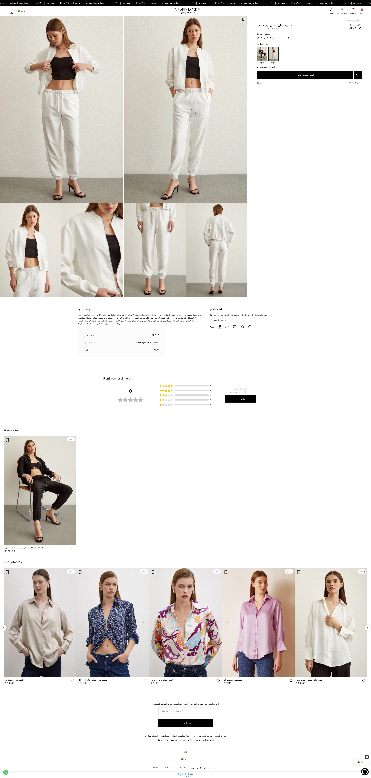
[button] (342, 12)
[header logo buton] (187, 11)
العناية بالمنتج (216, 308)
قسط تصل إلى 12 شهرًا (44, 3)
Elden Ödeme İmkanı (70, 3)
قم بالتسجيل (185, 723)
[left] (3, 628)
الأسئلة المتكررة (151, 736)
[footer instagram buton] (185, 751)
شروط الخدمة (220, 736)
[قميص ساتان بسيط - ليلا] (185, 622)
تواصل (160, 740)
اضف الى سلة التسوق (305, 74)
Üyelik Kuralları (186, 740)
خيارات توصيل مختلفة (19, 3)
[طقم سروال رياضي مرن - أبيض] (273, 54)
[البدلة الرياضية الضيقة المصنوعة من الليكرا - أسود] (262, 54)
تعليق (243, 399)
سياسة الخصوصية (205, 736)
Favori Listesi (171, 740)
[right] (367, 628)
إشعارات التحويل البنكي (181, 736)
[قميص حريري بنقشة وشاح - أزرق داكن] (40, 622)
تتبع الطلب (165, 736)
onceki (350, 20)
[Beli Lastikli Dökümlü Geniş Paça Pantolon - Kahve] (331, 604)
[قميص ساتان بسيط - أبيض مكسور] (258, 622)
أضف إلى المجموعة (267, 67)
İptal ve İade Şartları (205, 740)
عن (194, 736)
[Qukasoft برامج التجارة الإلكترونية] (185, 775)
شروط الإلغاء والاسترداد (198, 768)
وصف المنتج (84, 308)
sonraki (358, 20)
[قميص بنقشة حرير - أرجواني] (113, 622)
